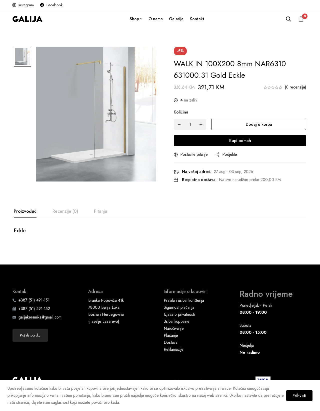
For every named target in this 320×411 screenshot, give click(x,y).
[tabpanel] (160, 234)
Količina (181, 112)
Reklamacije (174, 349)
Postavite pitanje (194, 154)
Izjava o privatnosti (179, 314)
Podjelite (229, 154)
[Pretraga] (288, 19)
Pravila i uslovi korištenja (184, 300)
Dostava (171, 342)
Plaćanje (171, 335)
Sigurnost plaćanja (179, 307)
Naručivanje (174, 328)
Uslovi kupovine (177, 321)
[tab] (25, 211)
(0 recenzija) (295, 87)
